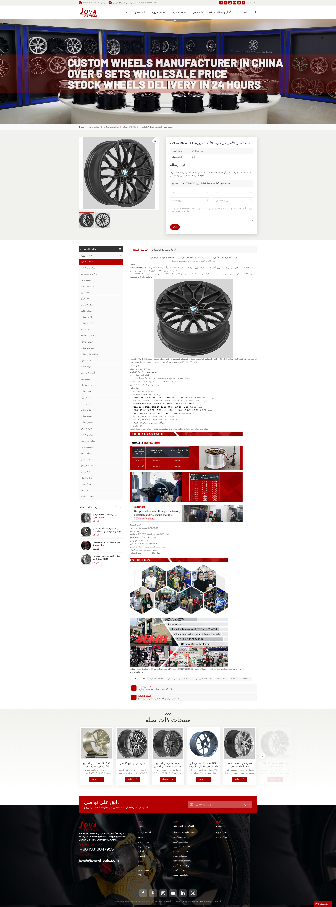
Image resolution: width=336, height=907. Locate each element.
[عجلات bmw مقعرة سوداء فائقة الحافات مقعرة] (239, 743)
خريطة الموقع (143, 870)
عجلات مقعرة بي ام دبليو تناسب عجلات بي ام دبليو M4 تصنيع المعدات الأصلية (168, 765)
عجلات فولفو (86, 453)
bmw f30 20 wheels (240, 678)
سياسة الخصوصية (190, 901)
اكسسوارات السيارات (146, 846)
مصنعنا (140, 837)
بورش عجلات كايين (181, 837)
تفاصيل (93, 779)
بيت (128, 12)
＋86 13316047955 (96, 849)
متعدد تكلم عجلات (180, 851)
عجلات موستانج (87, 286)
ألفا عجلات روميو (88, 373)
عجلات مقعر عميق (181, 842)
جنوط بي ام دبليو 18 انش (132, 763)
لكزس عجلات (86, 317)
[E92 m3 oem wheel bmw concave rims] (275, 743)
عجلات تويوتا (86, 397)
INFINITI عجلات (87, 335)
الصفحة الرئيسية (144, 832)
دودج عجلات (86, 366)
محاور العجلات (143, 842)
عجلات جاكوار (86, 311)
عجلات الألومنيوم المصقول (184, 832)
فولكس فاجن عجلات (89, 354)
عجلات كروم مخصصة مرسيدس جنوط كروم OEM (106, 530)
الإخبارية (141, 851)
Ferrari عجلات (87, 342)
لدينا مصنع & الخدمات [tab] (164, 249)
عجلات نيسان (86, 385)
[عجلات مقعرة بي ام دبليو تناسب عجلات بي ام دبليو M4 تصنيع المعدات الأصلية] (168, 743)
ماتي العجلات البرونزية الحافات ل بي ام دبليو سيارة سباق (106, 557)
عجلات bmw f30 (155, 678)
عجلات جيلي (86, 484)
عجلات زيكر (85, 471)
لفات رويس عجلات (88, 422)
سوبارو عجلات (87, 416)
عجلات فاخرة (179, 12)
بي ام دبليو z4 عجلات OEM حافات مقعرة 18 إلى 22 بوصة (203, 765)
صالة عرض (198, 12)
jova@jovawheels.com (99, 860)
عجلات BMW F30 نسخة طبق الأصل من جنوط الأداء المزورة (205, 183)
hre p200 (221, 678)
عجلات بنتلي (86, 459)
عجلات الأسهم (179, 870)
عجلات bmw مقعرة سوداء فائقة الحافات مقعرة (239, 765)
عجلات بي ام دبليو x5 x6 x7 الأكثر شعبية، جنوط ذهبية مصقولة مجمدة (97, 765)
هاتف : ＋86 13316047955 (94, 3)
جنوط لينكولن (86, 428)
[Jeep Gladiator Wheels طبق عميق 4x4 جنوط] (86, 518)
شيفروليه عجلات (87, 348)
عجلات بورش (86, 280)
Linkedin (183, 893)
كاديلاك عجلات (87, 323)
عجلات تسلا (85, 329)
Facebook (143, 893)
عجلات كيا (85, 490)
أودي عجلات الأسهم (181, 865)
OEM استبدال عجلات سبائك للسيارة (105, 543)
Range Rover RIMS (182, 860)
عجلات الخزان (86, 478)
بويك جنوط (85, 403)
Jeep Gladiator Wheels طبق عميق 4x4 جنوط (106, 516)
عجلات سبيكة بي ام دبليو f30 (179, 678)
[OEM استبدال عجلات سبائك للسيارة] (86, 545)
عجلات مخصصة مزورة (182, 846)
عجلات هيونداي (87, 465)
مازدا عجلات (86, 410)
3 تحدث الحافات (180, 856)
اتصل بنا (243, 12)
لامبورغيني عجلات (88, 434)
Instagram (163, 893)
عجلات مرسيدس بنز (89, 274)
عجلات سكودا (86, 360)
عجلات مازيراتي (87, 447)
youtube (173, 893)
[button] (120, 507)
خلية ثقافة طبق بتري (204, 678)
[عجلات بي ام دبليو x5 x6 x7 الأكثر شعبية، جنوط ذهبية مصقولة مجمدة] (96, 743)
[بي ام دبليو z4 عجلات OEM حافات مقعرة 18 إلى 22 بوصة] (203, 743)
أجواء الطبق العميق (181, 875)
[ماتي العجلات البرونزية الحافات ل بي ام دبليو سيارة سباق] (86, 559)
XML (140, 875)
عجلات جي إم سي (88, 441)
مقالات (140, 865)
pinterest (153, 893)
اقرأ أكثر (96, 521)
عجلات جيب (86, 379)
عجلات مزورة (159, 12)
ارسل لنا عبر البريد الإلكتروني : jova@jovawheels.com (135, 3)
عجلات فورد (86, 292)
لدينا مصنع (140, 12)
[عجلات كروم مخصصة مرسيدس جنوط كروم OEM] (86, 531)
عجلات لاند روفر (87, 304)
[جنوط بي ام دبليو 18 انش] (132, 743)
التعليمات (141, 856)
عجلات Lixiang (87, 496)
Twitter (193, 893)
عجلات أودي (86, 298)
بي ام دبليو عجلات (111, 127)
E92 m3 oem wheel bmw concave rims (275, 765)
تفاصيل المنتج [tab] (140, 249)
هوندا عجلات (86, 391)
